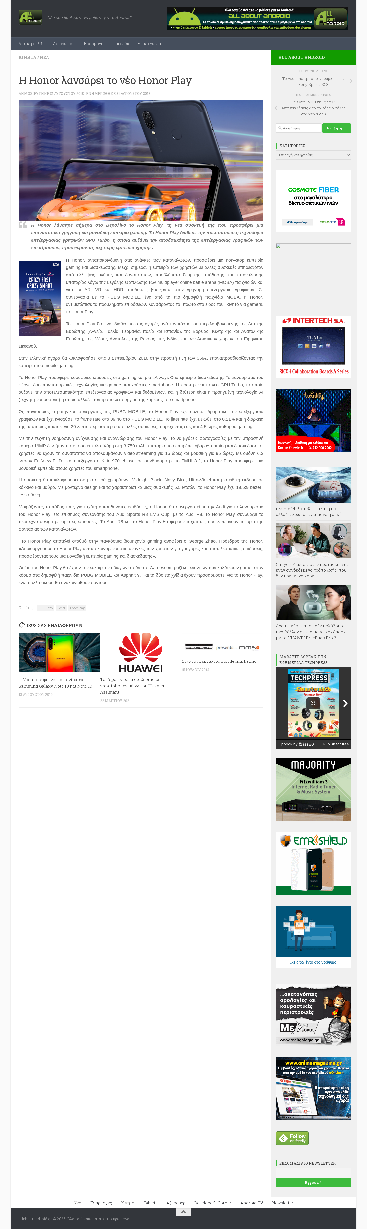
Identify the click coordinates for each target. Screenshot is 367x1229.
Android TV (251, 1202)
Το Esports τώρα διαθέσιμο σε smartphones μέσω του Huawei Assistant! (132, 685)
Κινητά (27, 57)
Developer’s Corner (212, 1202)
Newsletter (282, 1202)
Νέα (44, 57)
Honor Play (77, 608)
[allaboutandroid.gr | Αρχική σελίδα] (30, 17)
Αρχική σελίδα (32, 43)
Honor (61, 608)
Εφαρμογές (95, 43)
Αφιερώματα (65, 43)
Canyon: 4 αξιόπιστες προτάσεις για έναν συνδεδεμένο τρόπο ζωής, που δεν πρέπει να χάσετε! (312, 570)
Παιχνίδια (122, 43)
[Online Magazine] (313, 1118)
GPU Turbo (46, 608)
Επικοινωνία (149, 43)
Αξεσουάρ (175, 1202)
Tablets (150, 1202)
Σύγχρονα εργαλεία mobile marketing (219, 661)
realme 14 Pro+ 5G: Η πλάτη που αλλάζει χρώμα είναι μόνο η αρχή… (310, 511)
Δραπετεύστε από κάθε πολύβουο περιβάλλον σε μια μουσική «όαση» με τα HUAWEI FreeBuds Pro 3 (310, 631)
